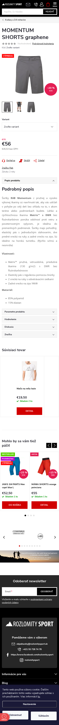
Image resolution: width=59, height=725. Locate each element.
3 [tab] (31, 515)
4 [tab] (34, 515)
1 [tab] (25, 515)
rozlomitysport (32, 660)
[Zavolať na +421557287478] (36, 4)
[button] (19, 546)
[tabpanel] (29, 386)
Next (54, 445)
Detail (29, 411)
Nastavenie (29, 704)
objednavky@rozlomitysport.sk (32, 643)
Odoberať (47, 591)
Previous (48, 445)
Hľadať (50, 11)
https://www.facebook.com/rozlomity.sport (32, 654)
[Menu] (55, 4)
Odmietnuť (15, 715)
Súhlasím (43, 716)
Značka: (7, 168)
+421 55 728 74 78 (32, 649)
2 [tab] (28, 515)
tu (39, 696)
